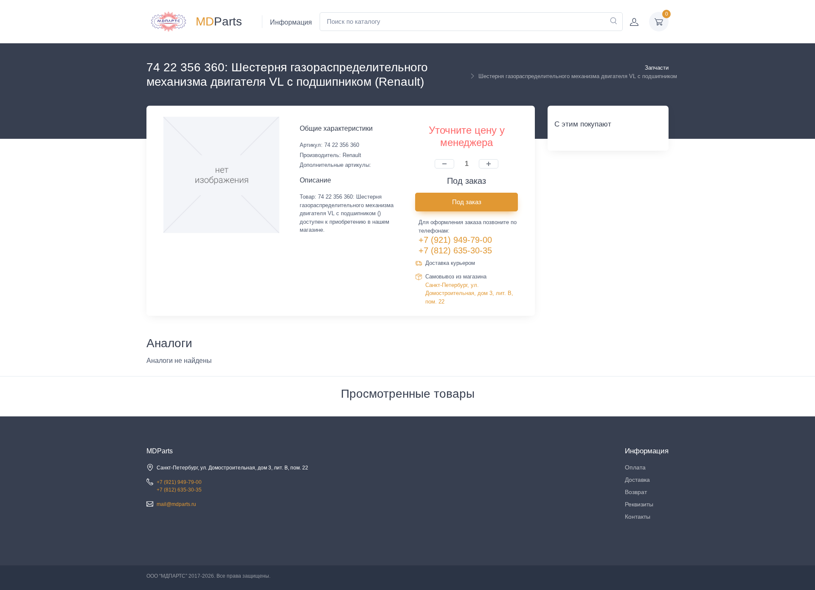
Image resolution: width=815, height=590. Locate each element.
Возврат (636, 492)
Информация (291, 22)
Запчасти (657, 68)
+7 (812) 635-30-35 (455, 250)
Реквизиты (639, 504)
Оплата (635, 467)
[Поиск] (613, 21)
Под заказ (466, 201)
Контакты (637, 516)
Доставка (637, 479)
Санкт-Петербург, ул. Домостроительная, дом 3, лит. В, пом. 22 (469, 293)
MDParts (159, 451)
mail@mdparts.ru (176, 504)
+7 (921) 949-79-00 (455, 239)
